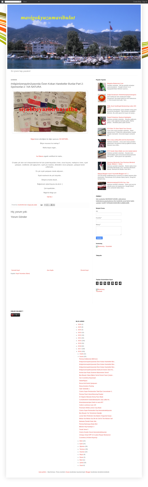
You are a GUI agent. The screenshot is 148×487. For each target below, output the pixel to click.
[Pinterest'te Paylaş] (54, 205)
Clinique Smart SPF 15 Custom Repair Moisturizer (95, 435)
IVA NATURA (63, 139)
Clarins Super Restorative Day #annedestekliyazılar (95, 410)
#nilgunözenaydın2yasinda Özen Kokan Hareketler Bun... (97, 361)
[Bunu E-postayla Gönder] (45, 205)
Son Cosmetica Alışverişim (87, 378)
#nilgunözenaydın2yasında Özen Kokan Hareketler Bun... (97, 367)
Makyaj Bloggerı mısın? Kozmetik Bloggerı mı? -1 (113, 174)
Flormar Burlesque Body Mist (88, 424)
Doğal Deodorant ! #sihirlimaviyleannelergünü (121, 95)
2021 (80, 338)
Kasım (82, 356)
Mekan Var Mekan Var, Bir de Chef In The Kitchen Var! (96, 418)
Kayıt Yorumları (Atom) (23, 273)
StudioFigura (83, 380)
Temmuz (82, 449)
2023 (80, 332)
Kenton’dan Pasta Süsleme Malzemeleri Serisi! (94, 372)
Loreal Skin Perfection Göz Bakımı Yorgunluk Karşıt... (95, 416)
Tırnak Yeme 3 (83, 429)
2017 (80, 349)
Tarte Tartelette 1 (84, 389)
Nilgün (33, 139)
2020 (80, 340)
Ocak (81, 465)
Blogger (88, 472)
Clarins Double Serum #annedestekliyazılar (93, 432)
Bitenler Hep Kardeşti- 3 (86, 427)
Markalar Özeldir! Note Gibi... (88, 421)
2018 (80, 346)
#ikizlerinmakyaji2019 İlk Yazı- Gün (118, 182)
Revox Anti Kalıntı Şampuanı (88, 383)
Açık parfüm (42, 472)
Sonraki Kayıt (15, 270)
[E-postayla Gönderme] (41, 204)
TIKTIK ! (50, 197)
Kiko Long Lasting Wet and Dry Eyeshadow (120, 140)
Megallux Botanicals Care (115, 83)
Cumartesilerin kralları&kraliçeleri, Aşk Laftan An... (94, 399)
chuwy (68, 472)
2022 (80, 335)
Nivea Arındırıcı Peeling (86, 386)
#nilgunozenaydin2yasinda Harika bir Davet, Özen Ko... (96, 370)
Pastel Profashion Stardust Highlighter (119, 117)
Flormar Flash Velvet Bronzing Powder (91, 394)
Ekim (81, 441)
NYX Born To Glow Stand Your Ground (119, 128)
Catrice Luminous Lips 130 (87, 405)
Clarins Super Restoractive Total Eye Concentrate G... (96, 391)
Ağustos (82, 446)
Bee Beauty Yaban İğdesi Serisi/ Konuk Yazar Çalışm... (96, 375)
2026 (80, 324)
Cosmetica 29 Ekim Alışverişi (88, 437)
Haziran (82, 452)
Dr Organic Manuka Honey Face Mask (91, 397)
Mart (81, 460)
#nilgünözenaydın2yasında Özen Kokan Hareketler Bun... (97, 364)
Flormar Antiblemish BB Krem (88, 359)
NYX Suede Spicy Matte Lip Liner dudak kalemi (122, 151)
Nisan (82, 457)
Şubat (82, 462)
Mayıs (82, 454)
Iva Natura (40, 156)
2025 (80, 327)
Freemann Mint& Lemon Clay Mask (90, 408)
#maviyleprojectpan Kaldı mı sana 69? (91, 402)
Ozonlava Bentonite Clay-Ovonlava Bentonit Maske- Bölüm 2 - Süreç (121, 163)
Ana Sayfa (50, 270)
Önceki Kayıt (84, 270)
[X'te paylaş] (49, 205)
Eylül (81, 444)
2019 (80, 343)
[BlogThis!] (47, 205)
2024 (80, 330)
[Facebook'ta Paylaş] (52, 205)
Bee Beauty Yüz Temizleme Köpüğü (90, 413)
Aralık (81, 354)
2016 (80, 351)
